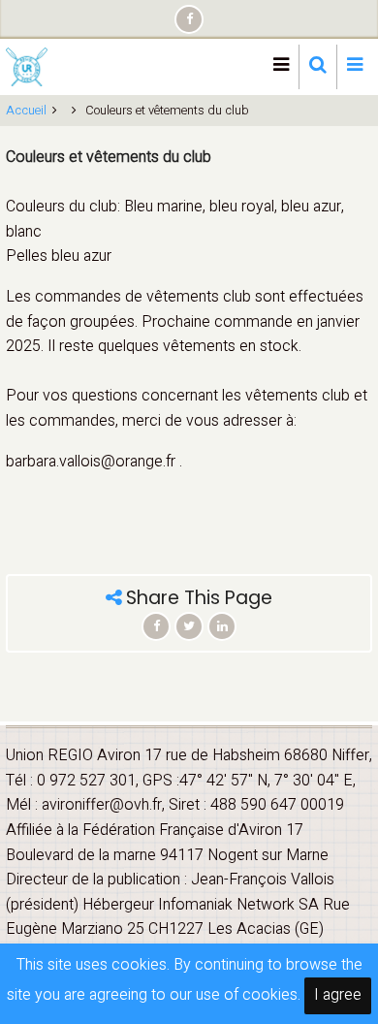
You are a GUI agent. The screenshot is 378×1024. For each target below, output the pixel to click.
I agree (338, 995)
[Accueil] (26, 66)
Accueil (26, 110)
